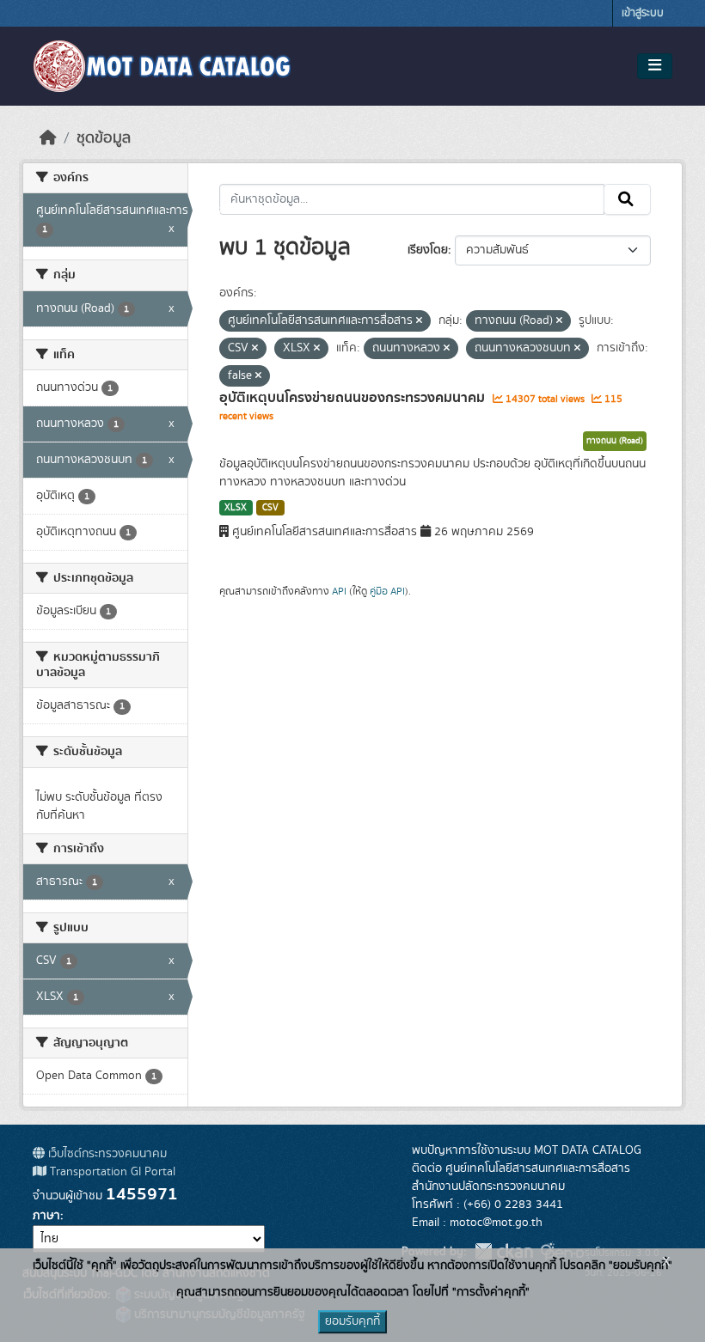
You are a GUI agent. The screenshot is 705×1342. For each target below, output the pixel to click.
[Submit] (627, 199)
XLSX (235, 508)
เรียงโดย (428, 250)
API (339, 591)
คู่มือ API (387, 591)
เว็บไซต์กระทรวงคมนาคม (106, 1153)
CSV (270, 508)
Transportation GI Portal (110, 1171)
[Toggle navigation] (654, 66)
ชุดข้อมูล (104, 138)
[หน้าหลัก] (48, 138)
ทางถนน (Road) (614, 441)
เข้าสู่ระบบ (643, 13)
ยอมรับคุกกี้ (352, 1321)
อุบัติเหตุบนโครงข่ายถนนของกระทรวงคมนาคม (353, 398)
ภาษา (46, 1215)
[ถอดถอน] (419, 321)
